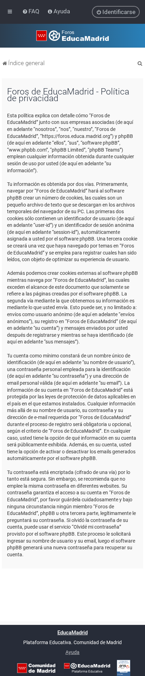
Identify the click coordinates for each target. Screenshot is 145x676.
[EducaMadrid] (87, 668)
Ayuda (72, 652)
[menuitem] (31, 11)
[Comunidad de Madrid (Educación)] (36, 668)
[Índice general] (72, 35)
